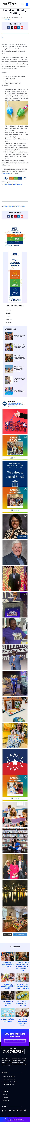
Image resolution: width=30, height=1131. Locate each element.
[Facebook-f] (3, 1110)
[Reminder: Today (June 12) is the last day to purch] (15, 840)
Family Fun (7, 19)
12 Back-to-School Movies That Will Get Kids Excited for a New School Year (19, 358)
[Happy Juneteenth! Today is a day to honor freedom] (15, 762)
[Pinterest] (14, 1110)
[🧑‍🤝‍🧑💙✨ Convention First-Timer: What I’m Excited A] (15, 866)
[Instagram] (6, 1110)
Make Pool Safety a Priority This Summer (19, 391)
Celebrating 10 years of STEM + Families (19, 336)
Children (5, 206)
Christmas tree (6, 173)
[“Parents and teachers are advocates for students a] (15, 604)
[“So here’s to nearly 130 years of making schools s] (15, 657)
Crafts (9, 206)
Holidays (23, 206)
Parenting (8, 310)
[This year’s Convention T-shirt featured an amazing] (15, 631)
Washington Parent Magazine (13, 184)
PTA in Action (9, 322)
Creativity (13, 206)
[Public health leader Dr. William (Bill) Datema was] (15, 552)
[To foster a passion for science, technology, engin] (15, 788)
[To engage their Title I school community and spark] (15, 500)
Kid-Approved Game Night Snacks (8, 1003)
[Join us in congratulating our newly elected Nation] (15, 526)
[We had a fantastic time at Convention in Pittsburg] (15, 474)
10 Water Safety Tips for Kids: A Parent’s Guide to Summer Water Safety (19, 369)
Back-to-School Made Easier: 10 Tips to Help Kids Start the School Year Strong (19, 347)
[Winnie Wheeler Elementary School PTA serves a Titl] (15, 447)
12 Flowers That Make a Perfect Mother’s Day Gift (22, 986)
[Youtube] (10, 1110)
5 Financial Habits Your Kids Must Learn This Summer (19, 380)
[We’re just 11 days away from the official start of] (15, 893)
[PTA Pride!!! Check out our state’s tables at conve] (15, 709)
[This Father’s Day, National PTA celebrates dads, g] (15, 578)
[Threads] (18, 1110)
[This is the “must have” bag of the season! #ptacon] (15, 735)
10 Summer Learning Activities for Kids (7, 986)
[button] (22, 4)
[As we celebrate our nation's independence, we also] (15, 421)
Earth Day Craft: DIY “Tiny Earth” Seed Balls (22, 1003)
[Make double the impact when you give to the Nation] (15, 814)
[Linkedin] (21, 1110)
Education (8, 313)
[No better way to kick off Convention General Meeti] (15, 683)
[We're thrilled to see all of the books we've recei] (15, 919)
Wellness (8, 316)
